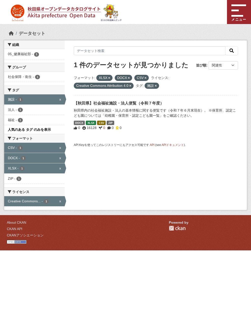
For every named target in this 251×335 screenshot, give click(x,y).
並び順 (201, 65)
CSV (101, 122)
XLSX (91, 122)
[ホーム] (11, 33)
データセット (32, 33)
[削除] (109, 78)
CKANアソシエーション (25, 235)
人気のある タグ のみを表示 (29, 129)
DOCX (79, 122)
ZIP (110, 122)
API (152, 145)
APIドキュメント (173, 145)
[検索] (231, 50)
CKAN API (14, 229)
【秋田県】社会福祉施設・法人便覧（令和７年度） (119, 103)
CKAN (177, 228)
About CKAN (16, 222)
